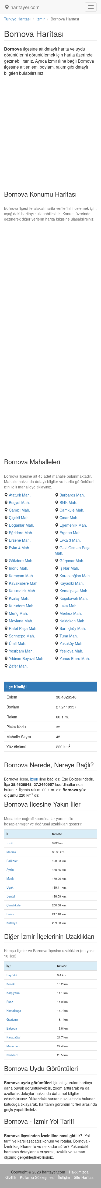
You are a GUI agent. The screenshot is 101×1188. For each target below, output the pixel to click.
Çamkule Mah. (72, 510)
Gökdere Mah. (21, 560)
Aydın (10, 869)
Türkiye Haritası (17, 19)
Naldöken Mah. (72, 620)
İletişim (64, 1177)
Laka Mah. (69, 605)
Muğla (10, 878)
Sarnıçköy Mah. (73, 628)
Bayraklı (11, 975)
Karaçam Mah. (21, 575)
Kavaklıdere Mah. (24, 583)
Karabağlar (13, 1037)
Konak (10, 984)
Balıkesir (12, 861)
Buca (9, 1001)
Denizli (10, 896)
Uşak (9, 887)
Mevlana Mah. (21, 620)
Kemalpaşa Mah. (74, 590)
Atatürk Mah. (20, 495)
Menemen (12, 1046)
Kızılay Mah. (19, 598)
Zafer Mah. (18, 666)
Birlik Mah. (68, 502)
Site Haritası (84, 1177)
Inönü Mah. (18, 568)
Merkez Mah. (71, 613)
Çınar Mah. (69, 517)
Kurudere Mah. (21, 605)
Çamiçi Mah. (19, 510)
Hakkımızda (79, 1172)
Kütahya (11, 923)
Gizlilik (10, 1177)
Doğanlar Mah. (21, 525)
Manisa (11, 852)
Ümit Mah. (17, 643)
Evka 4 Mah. (19, 547)
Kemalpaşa (13, 1010)
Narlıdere (12, 1055)
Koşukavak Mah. (74, 598)
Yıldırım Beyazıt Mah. (26, 658)
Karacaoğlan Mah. (75, 575)
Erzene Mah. (20, 540)
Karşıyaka (13, 993)
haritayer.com (24, 6)
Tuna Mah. (69, 636)
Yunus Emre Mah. (75, 658)
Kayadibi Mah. (72, 583)
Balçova (11, 1028)
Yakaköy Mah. (71, 643)
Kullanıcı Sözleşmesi (37, 1177)
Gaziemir (12, 1019)
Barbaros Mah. (72, 495)
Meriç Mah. (18, 613)
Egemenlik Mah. (73, 525)
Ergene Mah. (71, 532)
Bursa (10, 914)
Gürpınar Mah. (72, 560)
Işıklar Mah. (69, 568)
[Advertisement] (50, 134)
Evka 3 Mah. (70, 540)
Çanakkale (13, 905)
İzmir (40, 19)
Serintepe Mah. (22, 636)
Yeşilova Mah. (71, 651)
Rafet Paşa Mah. (23, 628)
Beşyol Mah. (19, 502)
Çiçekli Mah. (19, 517)
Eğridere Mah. (21, 532)
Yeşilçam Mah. (21, 651)
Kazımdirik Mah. (22, 590)
